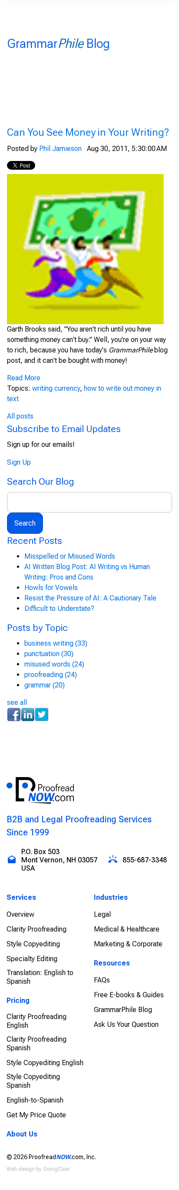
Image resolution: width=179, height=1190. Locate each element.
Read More (23, 378)
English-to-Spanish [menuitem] (35, 1100)
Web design (21, 1169)
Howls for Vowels (51, 587)
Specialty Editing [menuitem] (32, 959)
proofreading (50, 674)
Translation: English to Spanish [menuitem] (40, 977)
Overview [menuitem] (20, 914)
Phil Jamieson (60, 148)
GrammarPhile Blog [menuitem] (123, 1010)
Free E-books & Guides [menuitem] (129, 995)
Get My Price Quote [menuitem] (36, 1115)
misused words (54, 664)
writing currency (56, 388)
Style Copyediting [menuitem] (33, 944)
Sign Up (19, 462)
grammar (44, 685)
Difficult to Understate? (59, 608)
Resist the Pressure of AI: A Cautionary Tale (90, 598)
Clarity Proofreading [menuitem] (36, 929)
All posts (20, 416)
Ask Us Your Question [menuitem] (126, 1024)
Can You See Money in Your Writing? (88, 132)
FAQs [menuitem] (102, 980)
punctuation (48, 654)
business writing (55, 643)
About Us (22, 1134)
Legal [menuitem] (102, 914)
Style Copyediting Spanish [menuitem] (33, 1081)
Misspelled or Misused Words (69, 556)
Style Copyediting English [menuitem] (45, 1063)
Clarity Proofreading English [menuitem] (36, 1020)
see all (17, 702)
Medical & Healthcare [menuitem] (126, 929)
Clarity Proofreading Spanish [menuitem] (36, 1043)
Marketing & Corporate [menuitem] (128, 944)
